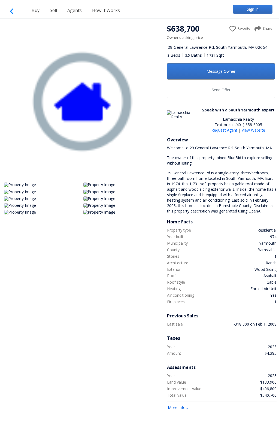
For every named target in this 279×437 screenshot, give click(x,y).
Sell (53, 10)
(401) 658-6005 (248, 124)
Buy (36, 10)
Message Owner (221, 71)
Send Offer (221, 89)
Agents (74, 10)
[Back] (14, 10)
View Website (253, 130)
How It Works (106, 10)
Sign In (253, 9)
